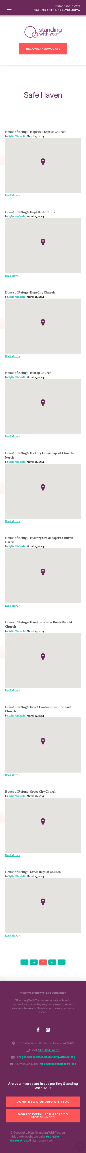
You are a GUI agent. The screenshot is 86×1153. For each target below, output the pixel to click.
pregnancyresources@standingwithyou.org (46, 1057)
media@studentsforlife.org (57, 1063)
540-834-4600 (49, 1050)
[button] (9, 8)
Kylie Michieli (16, 136)
